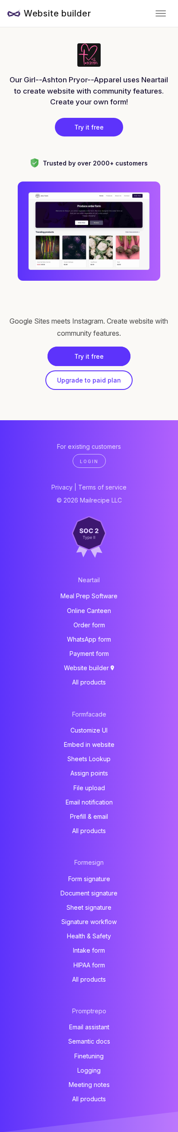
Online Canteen (89, 610)
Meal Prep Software (89, 596)
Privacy (62, 487)
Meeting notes (89, 1084)
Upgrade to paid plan (89, 380)
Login (89, 461)
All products (89, 682)
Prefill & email (89, 816)
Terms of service (102, 487)
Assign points (89, 773)
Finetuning (89, 1056)
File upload (89, 787)
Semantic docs (89, 1041)
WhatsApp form (89, 639)
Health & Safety (89, 936)
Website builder (57, 13)
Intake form (89, 950)
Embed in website (89, 744)
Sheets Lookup (89, 758)
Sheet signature (89, 907)
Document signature (89, 893)
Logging (89, 1070)
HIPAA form (89, 965)
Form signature (89, 878)
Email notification (89, 802)
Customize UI (89, 730)
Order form (89, 625)
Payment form (89, 653)
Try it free (89, 127)
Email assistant (89, 1027)
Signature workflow (89, 921)
